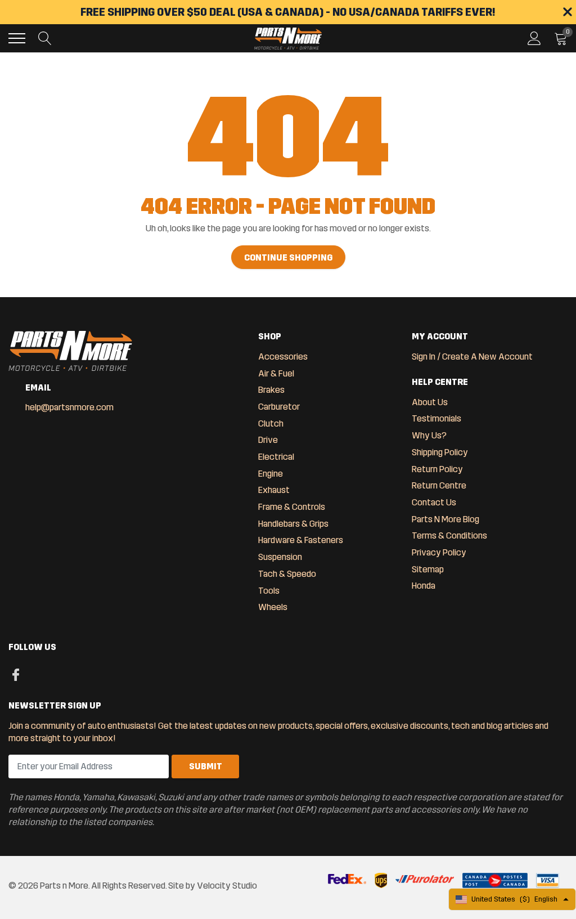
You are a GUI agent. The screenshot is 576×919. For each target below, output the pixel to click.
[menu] (16, 38)
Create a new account (487, 356)
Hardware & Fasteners (300, 540)
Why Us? (429, 435)
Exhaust (274, 490)
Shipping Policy (440, 452)
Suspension (280, 557)
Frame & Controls (291, 506)
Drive (268, 439)
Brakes (271, 389)
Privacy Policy (439, 552)
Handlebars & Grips (293, 523)
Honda (423, 585)
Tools (269, 590)
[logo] (288, 38)
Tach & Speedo (287, 573)
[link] (15, 673)
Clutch (271, 423)
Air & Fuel (276, 373)
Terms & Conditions (449, 535)
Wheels (272, 607)
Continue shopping (288, 257)
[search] (45, 38)
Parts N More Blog (445, 519)
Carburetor (279, 406)
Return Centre (439, 485)
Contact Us (434, 502)
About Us (430, 402)
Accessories (283, 356)
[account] (534, 38)
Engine (270, 473)
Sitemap (428, 569)
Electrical (276, 456)
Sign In (423, 356)
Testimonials (436, 418)
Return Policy (437, 469)
